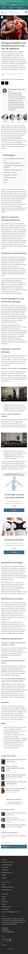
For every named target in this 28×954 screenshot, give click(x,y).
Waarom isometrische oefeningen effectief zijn (13, 159)
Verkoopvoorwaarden (7, 864)
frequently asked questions (10, 177)
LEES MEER (14, 510)
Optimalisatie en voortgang (10, 175)
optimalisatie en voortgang (10, 172)
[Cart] (25, 12)
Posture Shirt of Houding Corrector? (10, 912)
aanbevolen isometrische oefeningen (12, 170)
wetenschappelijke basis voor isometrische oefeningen (13, 166)
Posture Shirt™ (5, 901)
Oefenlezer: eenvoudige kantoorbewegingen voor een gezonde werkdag (15, 768)
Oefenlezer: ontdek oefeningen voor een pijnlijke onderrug (16, 813)
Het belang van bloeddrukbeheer (11, 163)
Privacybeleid (5, 867)
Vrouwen (4, 896)
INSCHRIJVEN (5, 846)
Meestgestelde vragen (7, 872)
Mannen (4, 899)
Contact (3, 884)
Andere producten (6, 906)
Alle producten (5, 909)
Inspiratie (4, 877)
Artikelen (4, 875)
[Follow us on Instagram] (6, 940)
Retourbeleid (5, 870)
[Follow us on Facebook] (3, 940)
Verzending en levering (7, 862)
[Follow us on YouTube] (9, 940)
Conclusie (5, 180)
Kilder (5, 182)
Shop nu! (14, 4)
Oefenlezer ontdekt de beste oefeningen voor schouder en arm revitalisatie (16, 825)
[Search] (5, 12)
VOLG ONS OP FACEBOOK (14, 803)
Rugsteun (4, 904)
